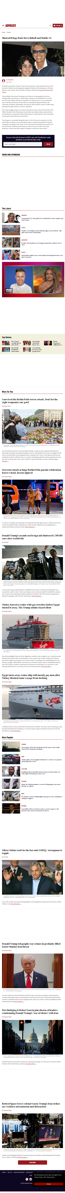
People (23, 252)
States (23, 228)
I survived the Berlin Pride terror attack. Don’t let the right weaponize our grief (30, 401)
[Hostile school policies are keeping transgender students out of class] (11, 242)
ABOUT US (10, 1172)
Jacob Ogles (5, 542)
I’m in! (48, 144)
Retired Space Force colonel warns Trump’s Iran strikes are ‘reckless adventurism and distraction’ (31, 1105)
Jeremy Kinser (10, 79)
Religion (23, 781)
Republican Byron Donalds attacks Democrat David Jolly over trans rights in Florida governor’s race (40, 773)
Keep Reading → (30, 527)
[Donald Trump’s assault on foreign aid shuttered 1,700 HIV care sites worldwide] (32, 562)
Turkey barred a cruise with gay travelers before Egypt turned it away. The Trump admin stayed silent (31, 606)
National (23, 806)
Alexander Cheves (7, 406)
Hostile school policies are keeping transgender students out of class (41, 244)
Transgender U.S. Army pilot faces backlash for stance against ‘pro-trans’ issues (42, 219)
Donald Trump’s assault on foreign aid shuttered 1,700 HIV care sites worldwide (32, 537)
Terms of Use (50, 1177)
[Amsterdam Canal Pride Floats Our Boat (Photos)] (27, 343)
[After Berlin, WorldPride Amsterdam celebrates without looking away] (6, 349)
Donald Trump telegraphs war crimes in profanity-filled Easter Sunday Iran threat (31, 945)
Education (24, 240)
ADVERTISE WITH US (30, 1172)
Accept (49, 1184)
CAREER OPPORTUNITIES (19, 1172)
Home (3, 32)
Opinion (23, 744)
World (8, 32)
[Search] (50, 26)
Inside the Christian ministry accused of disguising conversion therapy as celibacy (40, 785)
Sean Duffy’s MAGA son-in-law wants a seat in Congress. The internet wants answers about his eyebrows (40, 810)
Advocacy (24, 215)
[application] (33, 279)
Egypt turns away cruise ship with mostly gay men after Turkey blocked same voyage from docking (31, 676)
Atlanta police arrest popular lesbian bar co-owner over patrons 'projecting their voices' (41, 760)
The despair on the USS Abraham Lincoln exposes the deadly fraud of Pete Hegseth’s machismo (40, 748)
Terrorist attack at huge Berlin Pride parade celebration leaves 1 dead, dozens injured (31, 471)
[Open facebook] (27, 1179)
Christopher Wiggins (7, 476)
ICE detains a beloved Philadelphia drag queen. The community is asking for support (41, 797)
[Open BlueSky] (30, 1179)
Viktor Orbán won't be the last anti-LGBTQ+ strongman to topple (32, 852)
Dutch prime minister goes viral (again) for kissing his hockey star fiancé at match (42, 256)
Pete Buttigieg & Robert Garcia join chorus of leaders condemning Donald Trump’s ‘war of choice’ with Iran (30, 1011)
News (22, 756)
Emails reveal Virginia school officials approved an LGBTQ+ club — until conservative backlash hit (42, 231)
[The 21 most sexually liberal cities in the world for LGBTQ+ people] (6, 343)
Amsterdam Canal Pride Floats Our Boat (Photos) (36, 343)
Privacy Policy (38, 1177)
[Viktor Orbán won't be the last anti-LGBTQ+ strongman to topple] (32, 877)
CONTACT (4, 1172)
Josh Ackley (5, 857)
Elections (24, 769)
